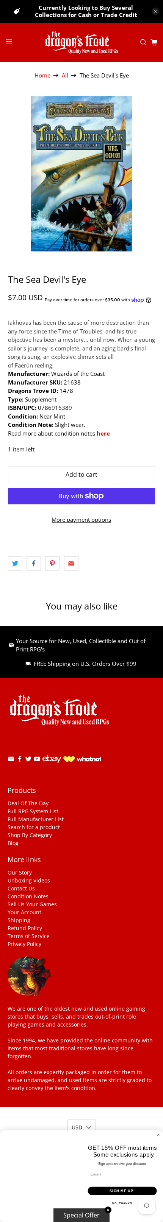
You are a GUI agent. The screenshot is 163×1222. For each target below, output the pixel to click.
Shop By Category (30, 835)
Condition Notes (28, 896)
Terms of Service (29, 936)
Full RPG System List (33, 811)
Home (42, 75)
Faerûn (24, 365)
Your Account (24, 912)
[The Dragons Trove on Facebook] (19, 760)
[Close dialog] (158, 1134)
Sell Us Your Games (32, 904)
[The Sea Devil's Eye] (81, 173)
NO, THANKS (122, 1203)
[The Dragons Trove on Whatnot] (82, 759)
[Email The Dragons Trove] (11, 760)
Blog (13, 843)
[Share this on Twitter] (15, 563)
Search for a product (34, 827)
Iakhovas (19, 322)
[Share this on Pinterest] (52, 563)
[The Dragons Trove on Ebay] (51, 766)
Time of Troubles (80, 331)
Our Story (20, 872)
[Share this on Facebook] (34, 563)
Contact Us (21, 888)
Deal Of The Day (28, 803)
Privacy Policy (24, 944)
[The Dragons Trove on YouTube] (37, 760)
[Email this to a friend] (71, 563)
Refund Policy (25, 928)
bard (123, 348)
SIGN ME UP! (122, 1191)
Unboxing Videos (29, 880)
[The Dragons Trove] (81, 42)
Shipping (19, 920)
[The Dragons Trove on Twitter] (28, 760)
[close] (155, 11)
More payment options (81, 519)
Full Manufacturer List (36, 819)
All (65, 75)
